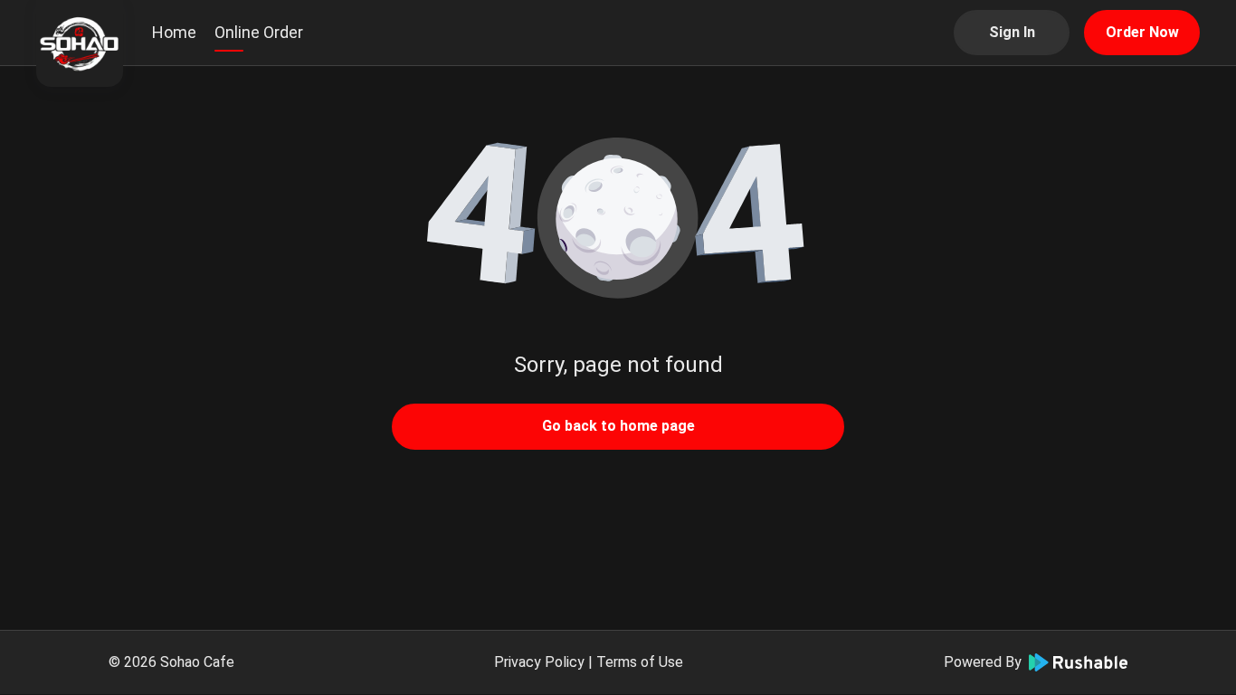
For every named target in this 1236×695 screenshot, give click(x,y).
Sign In (1012, 32)
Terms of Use (639, 662)
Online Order (258, 32)
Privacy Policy (539, 662)
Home (174, 32)
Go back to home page (618, 425)
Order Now (1142, 32)
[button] (618, 217)
